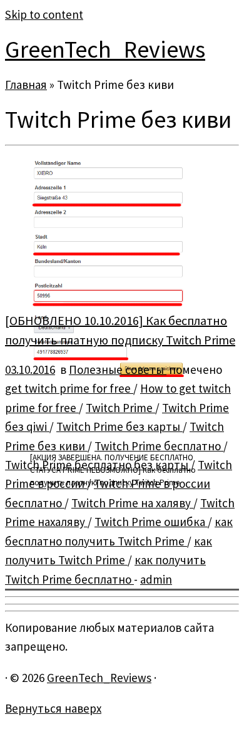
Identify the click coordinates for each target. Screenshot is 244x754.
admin (156, 579)
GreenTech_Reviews (105, 49)
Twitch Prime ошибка (151, 521)
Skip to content (44, 14)
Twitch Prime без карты (119, 426)
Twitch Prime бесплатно (158, 445)
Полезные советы (117, 369)
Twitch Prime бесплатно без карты (98, 464)
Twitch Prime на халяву (132, 502)
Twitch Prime (120, 407)
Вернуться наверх (53, 708)
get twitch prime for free (69, 388)
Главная (26, 84)
